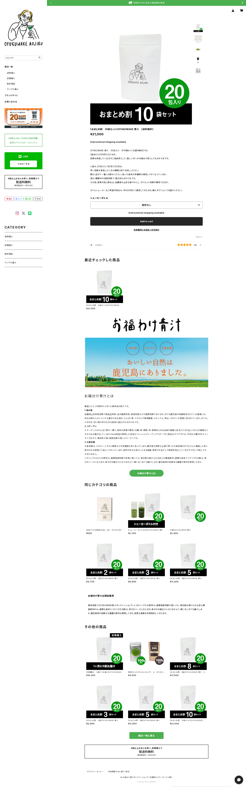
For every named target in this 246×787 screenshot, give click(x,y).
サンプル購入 (13, 89)
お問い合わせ (11, 101)
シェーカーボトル (99, 198)
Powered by (143, 782)
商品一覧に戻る (146, 735)
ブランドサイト (11, 95)
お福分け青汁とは (146, 473)
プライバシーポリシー (95, 771)
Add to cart (146, 221)
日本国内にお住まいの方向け (146, 230)
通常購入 (11, 73)
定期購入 (11, 78)
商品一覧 (9, 66)
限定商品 (11, 84)
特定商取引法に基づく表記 (119, 771)
